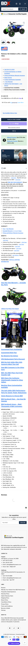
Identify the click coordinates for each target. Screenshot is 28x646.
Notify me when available (14, 119)
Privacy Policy (4, 604)
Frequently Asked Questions (8, 591)
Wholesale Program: (12, 141)
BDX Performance (11, 634)
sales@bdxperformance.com (13, 564)
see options (16, 255)
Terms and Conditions (7, 606)
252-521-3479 (9, 562)
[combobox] (14, 9)
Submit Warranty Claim (7, 596)
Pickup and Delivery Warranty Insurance (14, 75)
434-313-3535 (8, 560)
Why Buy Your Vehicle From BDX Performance (13, 589)
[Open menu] (25, 3)
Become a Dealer (5, 608)
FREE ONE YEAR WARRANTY (15, 182)
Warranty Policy (5, 594)
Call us (14, 131)
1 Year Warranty (8, 81)
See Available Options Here (10, 113)
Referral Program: (11, 137)
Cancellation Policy (6, 602)
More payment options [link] (14, 127)
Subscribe (22, 522)
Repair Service (8, 77)
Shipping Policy (5, 598)
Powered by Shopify (20, 634)
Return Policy (4, 600)
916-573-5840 (8, 576)
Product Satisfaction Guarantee (12, 79)
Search (23, 9)
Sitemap (3, 610)
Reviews (3, 587)
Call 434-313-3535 (9, 69)
